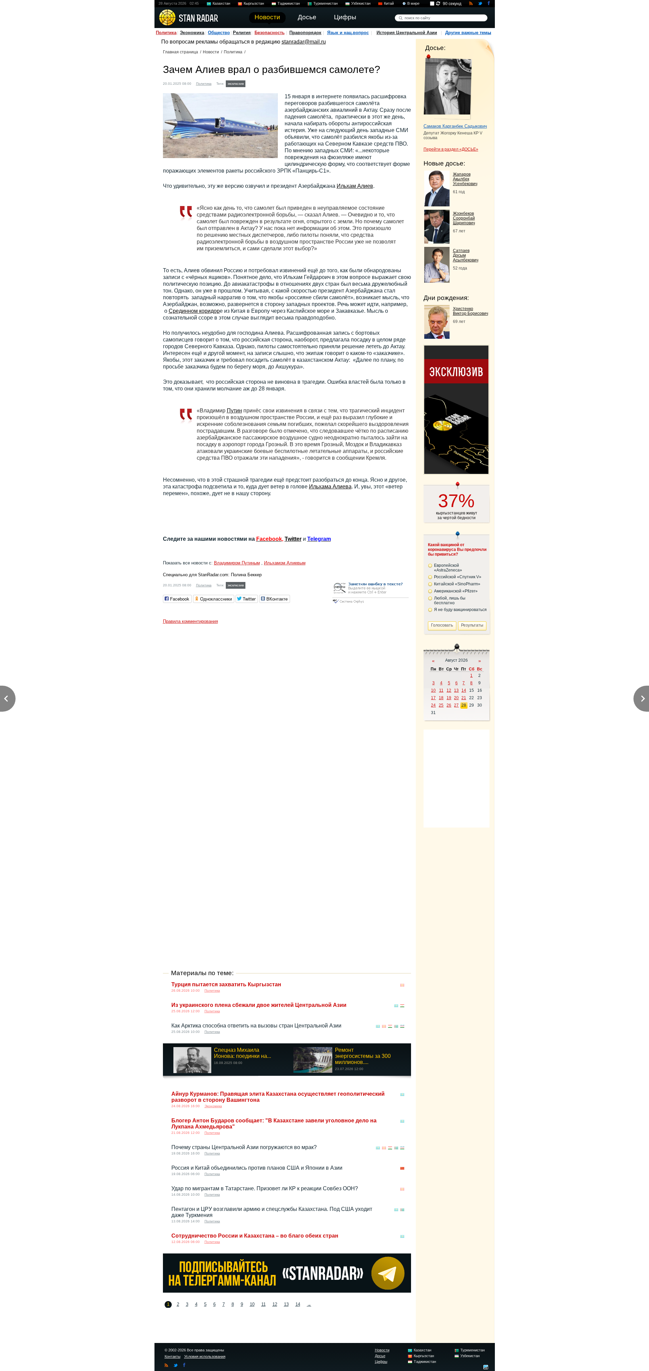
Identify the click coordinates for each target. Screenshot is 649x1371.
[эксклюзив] (456, 472)
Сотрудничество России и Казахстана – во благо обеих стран (254, 1236)
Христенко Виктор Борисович (470, 311)
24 (433, 705)
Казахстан (221, 3)
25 (441, 705)
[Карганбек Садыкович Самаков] (448, 87)
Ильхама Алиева (330, 486)
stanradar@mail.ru (304, 42)
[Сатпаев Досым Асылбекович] (437, 281)
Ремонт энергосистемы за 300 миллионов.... (363, 1056)
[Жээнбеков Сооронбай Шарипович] (437, 242)
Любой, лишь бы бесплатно (449, 600)
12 (274, 1304)
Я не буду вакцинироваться (460, 609)
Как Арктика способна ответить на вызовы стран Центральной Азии (256, 1026)
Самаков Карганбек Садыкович (455, 126)
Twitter (293, 539)
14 (297, 1304)
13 (286, 1304)
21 (463, 697)
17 (433, 697)
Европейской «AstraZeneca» (448, 568)
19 (449, 697)
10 (252, 1304)
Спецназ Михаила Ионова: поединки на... (242, 1053)
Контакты (173, 1356)
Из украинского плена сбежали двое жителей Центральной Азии (258, 1005)
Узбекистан (360, 3)
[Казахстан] (251, 82)
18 (441, 697)
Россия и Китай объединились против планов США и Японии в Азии (256, 1168)
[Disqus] (287, 711)
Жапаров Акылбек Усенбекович (465, 179)
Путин (234, 410)
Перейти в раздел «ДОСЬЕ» (451, 149)
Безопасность (270, 32)
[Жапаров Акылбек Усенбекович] (437, 204)
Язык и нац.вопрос (348, 32)
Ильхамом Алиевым (285, 562)
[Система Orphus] (370, 604)
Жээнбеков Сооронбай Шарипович (464, 218)
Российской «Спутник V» (457, 577)
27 (456, 705)
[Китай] (402, 1168)
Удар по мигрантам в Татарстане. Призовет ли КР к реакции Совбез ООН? (264, 1188)
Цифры (381, 1362)
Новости (211, 52)
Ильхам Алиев (355, 186)
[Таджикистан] (402, 1005)
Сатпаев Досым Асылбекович (465, 255)
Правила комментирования (190, 621)
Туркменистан (325, 3)
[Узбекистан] (402, 1026)
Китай (389, 3)
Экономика (192, 32)
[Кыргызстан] (402, 985)
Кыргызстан (254, 3)
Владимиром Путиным (237, 562)
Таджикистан (289, 3)
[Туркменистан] (396, 1026)
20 (456, 697)
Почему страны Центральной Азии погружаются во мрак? (244, 1147)
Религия (242, 32)
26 (449, 705)
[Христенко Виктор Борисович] (437, 337)
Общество (219, 32)
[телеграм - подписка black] (287, 1291)
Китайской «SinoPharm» (457, 584)
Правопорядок (305, 32)
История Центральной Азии (407, 32)
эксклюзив (235, 83)
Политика (166, 32)
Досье (380, 1356)
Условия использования (204, 1356)
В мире (413, 3)
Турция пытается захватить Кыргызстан (226, 984)
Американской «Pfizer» (456, 591)
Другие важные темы (468, 32)
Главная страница (180, 52)
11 (263, 1304)
